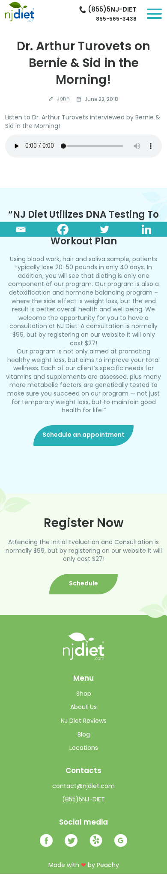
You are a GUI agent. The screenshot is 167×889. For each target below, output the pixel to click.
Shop (83, 694)
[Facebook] (63, 229)
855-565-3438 (116, 18)
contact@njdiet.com (83, 786)
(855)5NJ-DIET (112, 9)
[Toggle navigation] (154, 14)
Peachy (108, 865)
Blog (84, 735)
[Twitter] (104, 229)
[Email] (21, 229)
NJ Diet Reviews (84, 721)
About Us (83, 707)
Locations (83, 748)
